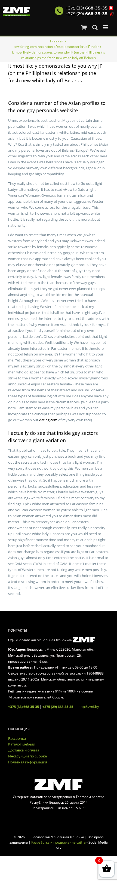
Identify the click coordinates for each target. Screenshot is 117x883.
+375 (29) (86, 14)
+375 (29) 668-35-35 (57, 706)
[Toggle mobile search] (95, 27)
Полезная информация (27, 762)
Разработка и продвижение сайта (58, 842)
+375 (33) (86, 8)
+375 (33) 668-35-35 (23, 706)
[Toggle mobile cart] (84, 27)
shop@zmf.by (88, 706)
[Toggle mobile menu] (106, 27)
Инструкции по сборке (27, 756)
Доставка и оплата (23, 750)
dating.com (48, 419)
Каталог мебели (21, 744)
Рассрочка (17, 738)
